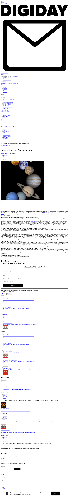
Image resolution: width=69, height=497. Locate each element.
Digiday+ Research (7, 115)
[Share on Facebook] (2, 294)
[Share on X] (4, 294)
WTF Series (5, 116)
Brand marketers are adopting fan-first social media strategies (16, 308)
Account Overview (7, 80)
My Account (3, 111)
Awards (16, 83)
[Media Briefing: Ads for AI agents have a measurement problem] (3, 407)
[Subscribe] (34, 71)
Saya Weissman (5, 153)
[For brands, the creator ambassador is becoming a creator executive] (3, 385)
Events (13, 83)
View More (3, 379)
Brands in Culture (7, 104)
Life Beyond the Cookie (8, 103)
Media (4, 129)
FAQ (4, 78)
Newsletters (5, 117)
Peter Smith (33, 221)
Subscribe (3, 73)
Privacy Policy (6, 489)
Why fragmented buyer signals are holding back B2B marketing (16, 315)
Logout (4, 81)
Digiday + (5, 83)
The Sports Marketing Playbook (10, 360)
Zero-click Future (7, 368)
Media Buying (6, 131)
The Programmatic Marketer (9, 101)
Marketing (5, 130)
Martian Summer (47, 212)
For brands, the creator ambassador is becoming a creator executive (16, 389)
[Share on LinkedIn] (1, 294)
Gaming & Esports (7, 105)
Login (6, 73)
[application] (34, 493)
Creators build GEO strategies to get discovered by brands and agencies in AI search (21, 369)
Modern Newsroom (7, 107)
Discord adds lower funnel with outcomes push (11, 126)
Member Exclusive (5, 408)
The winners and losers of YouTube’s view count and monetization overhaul (19, 324)
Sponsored (5, 314)
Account (2, 458)
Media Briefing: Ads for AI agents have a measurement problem (15, 411)
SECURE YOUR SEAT (6, 145)
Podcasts (10, 83)
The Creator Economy (8, 323)
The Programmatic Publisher (9, 99)
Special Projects (6, 114)
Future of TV (6, 132)
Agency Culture (6, 298)
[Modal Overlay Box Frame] (34, 273)
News (2, 83)
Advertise (5, 488)
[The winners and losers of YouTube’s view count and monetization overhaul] (3, 428)
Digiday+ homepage (7, 77)
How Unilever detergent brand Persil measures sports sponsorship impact (18, 361)
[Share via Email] (5, 294)
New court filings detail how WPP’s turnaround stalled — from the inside (18, 300)
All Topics (5, 108)
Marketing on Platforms (8, 102)
